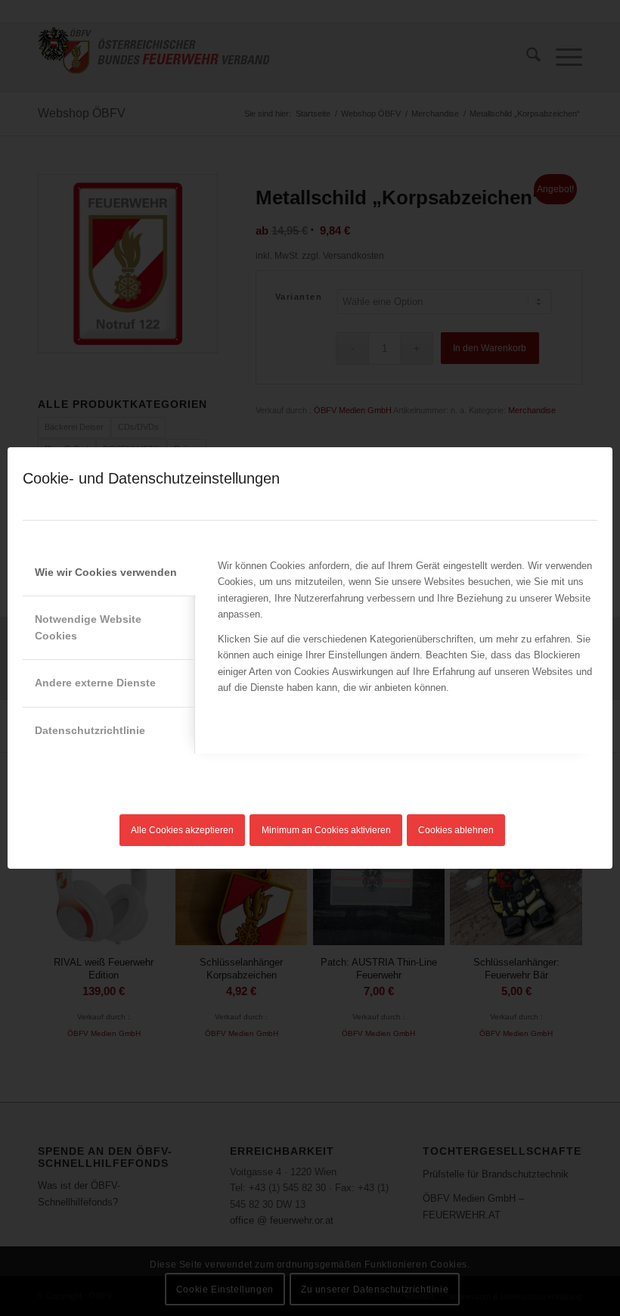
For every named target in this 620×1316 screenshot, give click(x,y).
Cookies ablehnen (456, 830)
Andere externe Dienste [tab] (95, 683)
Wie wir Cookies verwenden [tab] (106, 572)
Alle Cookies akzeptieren (182, 830)
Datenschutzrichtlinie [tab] (90, 730)
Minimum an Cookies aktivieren (326, 830)
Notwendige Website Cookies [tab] (88, 627)
